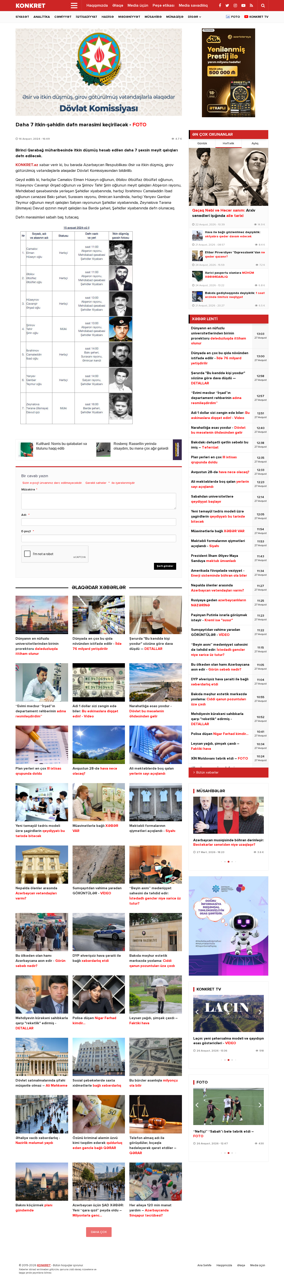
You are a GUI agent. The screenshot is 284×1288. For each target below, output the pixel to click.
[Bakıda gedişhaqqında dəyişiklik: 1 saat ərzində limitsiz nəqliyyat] (197, 296)
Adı (23, 514)
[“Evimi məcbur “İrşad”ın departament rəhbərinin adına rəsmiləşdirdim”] (42, 682)
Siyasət (22, 16)
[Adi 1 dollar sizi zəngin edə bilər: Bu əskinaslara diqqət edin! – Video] (99, 682)
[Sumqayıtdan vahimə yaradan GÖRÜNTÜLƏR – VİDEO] (99, 864)
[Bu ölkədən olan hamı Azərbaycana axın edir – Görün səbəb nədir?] (42, 932)
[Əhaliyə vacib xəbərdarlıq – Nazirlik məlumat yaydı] (42, 1114)
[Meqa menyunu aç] (74, 5)
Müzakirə (28, 489)
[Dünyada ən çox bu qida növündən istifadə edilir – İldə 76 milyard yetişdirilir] (99, 615)
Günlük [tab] (202, 143)
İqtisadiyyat (86, 16)
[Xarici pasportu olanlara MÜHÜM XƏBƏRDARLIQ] (197, 276)
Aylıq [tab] (255, 143)
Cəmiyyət (62, 16)
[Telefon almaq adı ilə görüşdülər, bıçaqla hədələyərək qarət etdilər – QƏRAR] (155, 1114)
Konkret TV (258, 16)
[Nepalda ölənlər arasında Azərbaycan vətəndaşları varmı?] (42, 864)
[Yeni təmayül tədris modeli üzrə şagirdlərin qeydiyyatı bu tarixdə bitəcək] (42, 802)
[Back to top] (271, 1275)
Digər (193, 16)
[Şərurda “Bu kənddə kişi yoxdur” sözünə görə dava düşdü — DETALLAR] (155, 615)
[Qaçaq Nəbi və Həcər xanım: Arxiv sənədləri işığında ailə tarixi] (228, 177)
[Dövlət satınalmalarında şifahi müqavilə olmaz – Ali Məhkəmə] (42, 1057)
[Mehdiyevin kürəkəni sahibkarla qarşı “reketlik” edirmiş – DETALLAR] (42, 994)
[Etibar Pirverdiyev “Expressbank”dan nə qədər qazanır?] (197, 255)
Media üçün (138, 6)
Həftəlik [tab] (228, 143)
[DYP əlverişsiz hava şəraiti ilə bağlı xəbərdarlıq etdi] (99, 932)
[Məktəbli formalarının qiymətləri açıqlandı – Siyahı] (155, 802)
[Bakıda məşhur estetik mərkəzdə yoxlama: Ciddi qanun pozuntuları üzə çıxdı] (155, 932)
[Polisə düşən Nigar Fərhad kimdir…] (99, 994)
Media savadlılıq (193, 6)
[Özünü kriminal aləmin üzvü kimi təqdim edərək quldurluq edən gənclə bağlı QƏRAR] (99, 1114)
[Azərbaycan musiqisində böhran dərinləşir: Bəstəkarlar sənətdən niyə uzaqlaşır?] (228, 815)
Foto (235, 16)
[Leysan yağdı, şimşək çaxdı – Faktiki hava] (155, 994)
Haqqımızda (97, 6)
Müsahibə (153, 16)
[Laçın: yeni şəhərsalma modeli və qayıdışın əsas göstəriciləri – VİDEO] (228, 1013)
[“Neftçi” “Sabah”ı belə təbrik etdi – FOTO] (228, 1106)
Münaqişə (174, 16)
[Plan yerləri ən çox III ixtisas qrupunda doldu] (42, 745)
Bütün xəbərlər (207, 772)
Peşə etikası (163, 6)
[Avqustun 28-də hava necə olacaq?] (99, 745)
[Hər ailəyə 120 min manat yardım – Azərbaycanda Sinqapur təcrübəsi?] (155, 1182)
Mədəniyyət (129, 16)
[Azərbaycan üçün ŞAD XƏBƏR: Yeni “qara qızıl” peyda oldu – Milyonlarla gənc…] (99, 1182)
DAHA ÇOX (99, 1232)
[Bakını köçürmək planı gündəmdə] (42, 1182)
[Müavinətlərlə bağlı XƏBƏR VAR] (99, 802)
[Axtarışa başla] (262, 5)
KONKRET (44, 1265)
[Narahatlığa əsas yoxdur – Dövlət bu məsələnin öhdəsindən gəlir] (155, 682)
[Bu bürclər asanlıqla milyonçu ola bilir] (155, 1057)
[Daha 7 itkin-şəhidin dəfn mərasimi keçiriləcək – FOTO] (99, 72)
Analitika (42, 16)
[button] (259, 813)
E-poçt (26, 531)
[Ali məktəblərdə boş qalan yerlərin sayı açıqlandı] (155, 745)
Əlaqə (117, 6)
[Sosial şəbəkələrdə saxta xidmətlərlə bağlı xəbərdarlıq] (99, 1057)
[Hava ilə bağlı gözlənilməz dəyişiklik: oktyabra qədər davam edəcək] (197, 235)
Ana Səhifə (204, 1265)
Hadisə (108, 16)
